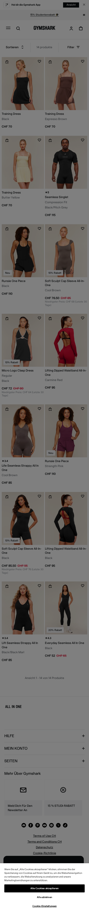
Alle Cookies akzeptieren (44, 888)
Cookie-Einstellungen (44, 906)
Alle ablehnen (44, 897)
